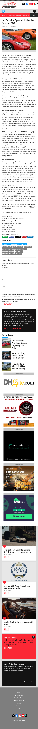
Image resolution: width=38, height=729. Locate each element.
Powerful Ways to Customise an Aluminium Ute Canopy (18, 623)
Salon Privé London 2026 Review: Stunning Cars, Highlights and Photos (19, 344)
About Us (18, 692)
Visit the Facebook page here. (13, 328)
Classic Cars (12, 15)
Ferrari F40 (27, 246)
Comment (5, 268)
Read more (6, 557)
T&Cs (16, 301)
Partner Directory (19, 700)
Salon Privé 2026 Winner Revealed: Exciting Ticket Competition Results (17, 587)
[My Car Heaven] (9, 4)
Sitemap (19, 703)
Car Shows (18, 15)
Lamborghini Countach (19, 249)
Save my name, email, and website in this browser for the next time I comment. (18, 296)
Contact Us (19, 706)
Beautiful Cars (26, 15)
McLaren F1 (18, 251)
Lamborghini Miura (8, 251)
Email (3, 286)
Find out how (8, 648)
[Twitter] (23, 5)
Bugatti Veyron (18, 246)
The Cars (23, 244)
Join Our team (19, 695)
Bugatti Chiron (7, 246)
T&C (19, 708)
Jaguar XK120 (6, 249)
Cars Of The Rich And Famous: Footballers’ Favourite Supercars (18, 355)
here (32, 206)
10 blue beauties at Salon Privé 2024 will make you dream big (18, 366)
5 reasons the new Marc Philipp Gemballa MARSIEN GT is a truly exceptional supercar (17, 551)
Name (4, 280)
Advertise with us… (19, 698)
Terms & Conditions (29, 682)
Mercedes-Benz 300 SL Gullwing (11, 254)
